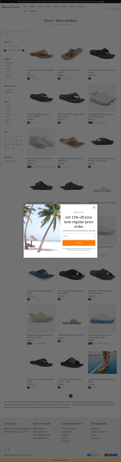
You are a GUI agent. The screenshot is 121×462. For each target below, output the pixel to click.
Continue (79, 243)
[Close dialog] (94, 207)
